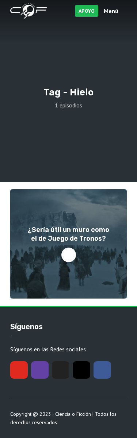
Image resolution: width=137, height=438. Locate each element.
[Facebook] (102, 370)
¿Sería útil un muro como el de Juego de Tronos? (68, 234)
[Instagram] (81, 370)
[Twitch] (40, 370)
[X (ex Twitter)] (60, 370)
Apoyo (87, 11)
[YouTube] (19, 370)
